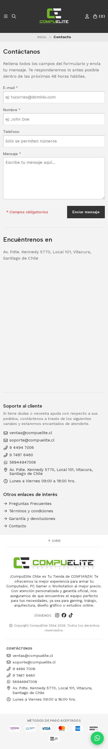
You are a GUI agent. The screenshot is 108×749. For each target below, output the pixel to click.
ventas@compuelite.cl (30, 433)
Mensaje (12, 154)
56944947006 (22, 462)
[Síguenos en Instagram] (57, 615)
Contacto (17, 526)
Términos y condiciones (30, 511)
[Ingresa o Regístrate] (87, 16)
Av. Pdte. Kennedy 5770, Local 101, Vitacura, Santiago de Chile (51, 472)
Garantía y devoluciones (31, 519)
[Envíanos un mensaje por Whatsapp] (97, 738)
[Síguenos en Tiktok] (71, 615)
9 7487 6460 (21, 455)
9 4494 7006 (21, 448)
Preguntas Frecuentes (30, 504)
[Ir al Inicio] (54, 16)
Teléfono (11, 131)
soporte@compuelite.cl (32, 440)
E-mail (10, 88)
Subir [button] (56, 541)
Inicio (41, 37)
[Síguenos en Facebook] (64, 615)
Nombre (11, 110)
